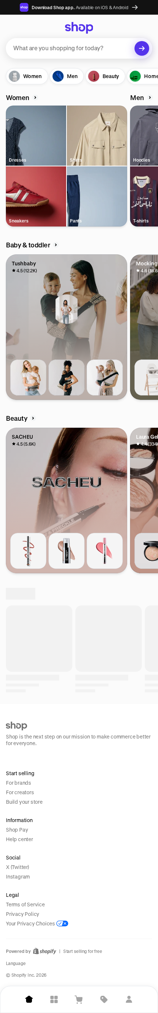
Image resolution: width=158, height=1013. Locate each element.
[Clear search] (141, 48)
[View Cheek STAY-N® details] (105, 551)
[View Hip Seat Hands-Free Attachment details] (67, 377)
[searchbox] (79, 48)
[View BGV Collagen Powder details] (28, 724)
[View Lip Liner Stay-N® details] (28, 551)
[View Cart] (79, 999)
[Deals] (104, 999)
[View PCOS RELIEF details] (67, 724)
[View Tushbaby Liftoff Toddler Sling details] (105, 377)
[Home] (29, 999)
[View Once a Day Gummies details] (105, 724)
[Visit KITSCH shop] (93, 802)
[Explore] (54, 999)
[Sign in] (129, 999)
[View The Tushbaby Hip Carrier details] (28, 377)
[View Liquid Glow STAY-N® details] (67, 551)
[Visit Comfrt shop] (34, 802)
